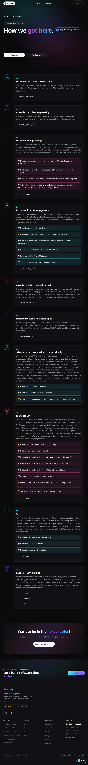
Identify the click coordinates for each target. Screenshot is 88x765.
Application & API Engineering (9, 741)
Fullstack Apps (25, 336)
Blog (47, 736)
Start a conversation (43, 644)
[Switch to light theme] (78, 3)
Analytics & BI (8, 728)
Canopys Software (25, 194)
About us (14, 55)
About (12, 16)
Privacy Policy (66, 755)
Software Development (11, 736)
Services (39, 3)
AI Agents (48, 728)
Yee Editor (25, 557)
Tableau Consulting (26, 96)
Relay (26, 598)
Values (26, 736)
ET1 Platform (25, 498)
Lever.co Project (26, 302)
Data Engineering (25, 124)
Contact (48, 743)
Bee (25, 604)
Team (26, 728)
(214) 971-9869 (72, 734)
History (48, 3)
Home (6, 16)
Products (48, 724)
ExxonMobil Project (26, 269)
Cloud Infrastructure (10, 732)
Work (47, 740)
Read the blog (37, 55)
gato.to (25, 593)
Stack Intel (49, 732)
